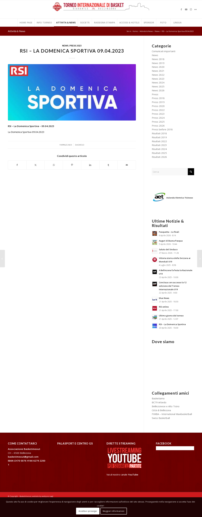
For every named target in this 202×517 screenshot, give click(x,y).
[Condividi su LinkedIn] (90, 165)
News (65, 45)
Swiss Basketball (161, 418)
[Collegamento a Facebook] (181, 9)
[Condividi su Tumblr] (108, 165)
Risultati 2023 (159, 145)
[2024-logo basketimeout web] (101, 11)
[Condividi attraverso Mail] (127, 165)
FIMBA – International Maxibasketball (172, 414)
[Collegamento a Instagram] (190, 9)
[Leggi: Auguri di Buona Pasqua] (154, 242)
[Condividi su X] (36, 165)
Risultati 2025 (159, 152)
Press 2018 (158, 98)
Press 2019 (158, 102)
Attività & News (16, 31)
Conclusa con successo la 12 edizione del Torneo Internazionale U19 (172, 286)
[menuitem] (25, 23)
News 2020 (158, 66)
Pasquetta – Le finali (169, 231)
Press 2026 (158, 125)
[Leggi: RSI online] (154, 308)
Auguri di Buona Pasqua (171, 240)
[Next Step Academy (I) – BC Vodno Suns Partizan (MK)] (2, 258)
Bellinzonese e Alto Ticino (165, 406)
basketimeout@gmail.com (23, 456)
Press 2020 (158, 106)
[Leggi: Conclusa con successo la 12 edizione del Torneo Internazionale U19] (154, 284)
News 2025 (158, 86)
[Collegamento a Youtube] (186, 9)
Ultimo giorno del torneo (171, 315)
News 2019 (158, 63)
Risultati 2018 (159, 133)
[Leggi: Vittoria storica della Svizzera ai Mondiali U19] (154, 260)
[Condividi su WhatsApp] (54, 165)
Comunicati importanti (163, 51)
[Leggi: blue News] (154, 299)
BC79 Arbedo (159, 402)
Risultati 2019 (159, 137)
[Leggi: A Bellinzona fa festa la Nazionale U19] (154, 272)
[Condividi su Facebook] (17, 165)
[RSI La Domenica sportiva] (72, 92)
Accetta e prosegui (88, 511)
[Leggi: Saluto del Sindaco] (154, 251)
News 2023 (158, 78)
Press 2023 (75, 45)
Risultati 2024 (159, 149)
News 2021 (158, 70)
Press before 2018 (162, 129)
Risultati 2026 (159, 156)
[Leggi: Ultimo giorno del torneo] (154, 317)
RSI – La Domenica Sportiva (172, 324)
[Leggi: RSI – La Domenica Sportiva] (154, 326)
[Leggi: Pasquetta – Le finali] (154, 233)
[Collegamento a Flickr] (195, 9)
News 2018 (158, 59)
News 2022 (158, 74)
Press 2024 (158, 117)
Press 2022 (158, 110)
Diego (81, 145)
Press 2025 (158, 121)
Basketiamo (158, 398)
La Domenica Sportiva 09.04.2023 (26, 131)
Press (155, 94)
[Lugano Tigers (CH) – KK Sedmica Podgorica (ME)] (199, 258)
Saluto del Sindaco (168, 249)
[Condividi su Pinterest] (72, 165)
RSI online (164, 306)
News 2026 (158, 90)
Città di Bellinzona (161, 410)
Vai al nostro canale (122, 474)
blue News (164, 298)
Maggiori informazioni (114, 511)
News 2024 (158, 82)
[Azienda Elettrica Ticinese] (173, 197)
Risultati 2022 (159, 141)
